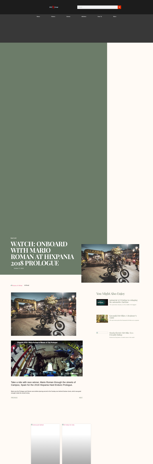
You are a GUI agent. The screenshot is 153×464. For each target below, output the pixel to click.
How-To (100, 16)
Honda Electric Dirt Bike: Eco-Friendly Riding (121, 334)
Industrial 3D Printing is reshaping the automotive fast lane (123, 301)
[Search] (119, 7)
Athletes (84, 16)
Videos (53, 16)
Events (68, 16)
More (114, 16)
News (38, 16)
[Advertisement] (76, 31)
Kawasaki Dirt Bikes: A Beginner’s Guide (123, 316)
